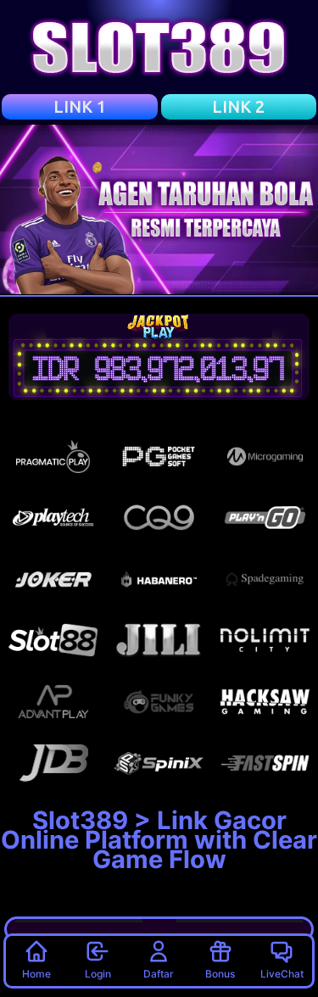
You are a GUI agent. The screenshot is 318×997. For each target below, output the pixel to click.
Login (98, 973)
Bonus (220, 973)
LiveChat (282, 973)
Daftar (158, 973)
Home (36, 973)
